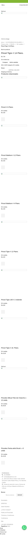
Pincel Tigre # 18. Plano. (10, 348)
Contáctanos (4, 518)
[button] (3, 119)
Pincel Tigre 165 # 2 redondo (11, 300)
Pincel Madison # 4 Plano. (10, 203)
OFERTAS (4, 503)
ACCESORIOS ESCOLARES (14, 42)
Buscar (20, 495)
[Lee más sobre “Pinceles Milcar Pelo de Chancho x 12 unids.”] (3, 412)
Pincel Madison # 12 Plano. (11, 155)
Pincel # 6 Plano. (7, 107)
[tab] (14, 70)
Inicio (2, 42)
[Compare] (3, 104)
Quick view (3, 123)
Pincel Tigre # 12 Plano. (9, 252)
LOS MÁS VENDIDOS (7, 524)
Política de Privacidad (7, 512)
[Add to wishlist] (3, 115)
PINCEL (12, 44)
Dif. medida (20, 44)
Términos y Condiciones (7, 515)
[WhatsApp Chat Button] (24, 527)
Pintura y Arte (4, 44)
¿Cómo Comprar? (6, 509)
